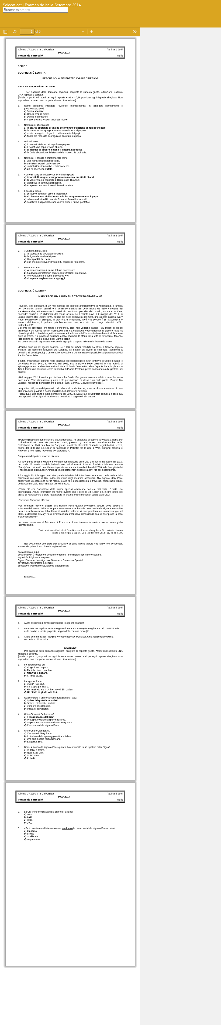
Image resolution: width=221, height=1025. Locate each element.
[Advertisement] (180, 108)
